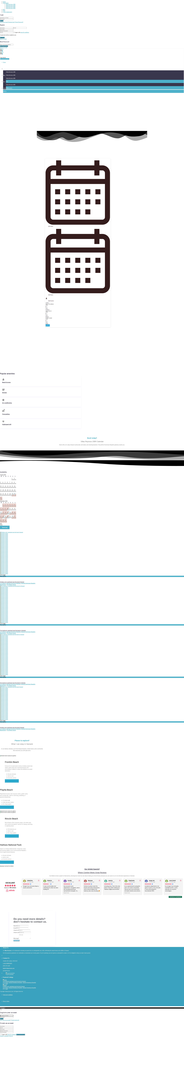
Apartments (3, 584)
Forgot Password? (19, 22)
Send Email (16, 940)
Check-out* (16, 932)
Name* (15, 926)
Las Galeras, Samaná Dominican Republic (10, 583)
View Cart (2, 59)
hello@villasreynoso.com (8, 968)
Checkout (7, 59)
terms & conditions (24, 32)
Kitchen (4, 392)
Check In (48, 159)
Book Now (48, 326)
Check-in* (16, 930)
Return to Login (3, 47)
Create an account (20, 1034)
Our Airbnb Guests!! (92, 869)
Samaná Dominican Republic (28, 583)
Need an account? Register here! (7, 22)
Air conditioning (7, 403)
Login (2, 20)
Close (47, 323)
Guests (47, 296)
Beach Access (6, 382)
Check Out (48, 228)
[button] (183, 887)
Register (2, 37)
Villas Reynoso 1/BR (10, 4)
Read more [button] (25, 893)
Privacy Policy (6, 1001)
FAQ (4, 10)
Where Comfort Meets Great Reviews (92, 873)
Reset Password (4, 46)
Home (4, 1)
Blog (4, 9)
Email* (15, 928)
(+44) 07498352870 (7, 12)
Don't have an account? (5, 1020)
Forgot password (15, 1020)
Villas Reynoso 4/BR (10, 8)
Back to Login (3, 39)
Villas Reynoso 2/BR (10, 5)
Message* (16, 938)
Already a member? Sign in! (6, 1036)
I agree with (22, 32)
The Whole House (11, 584)
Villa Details (5, 3)
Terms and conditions (8, 994)
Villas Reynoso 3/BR (10, 7)
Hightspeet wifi (6, 424)
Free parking (6, 414)
